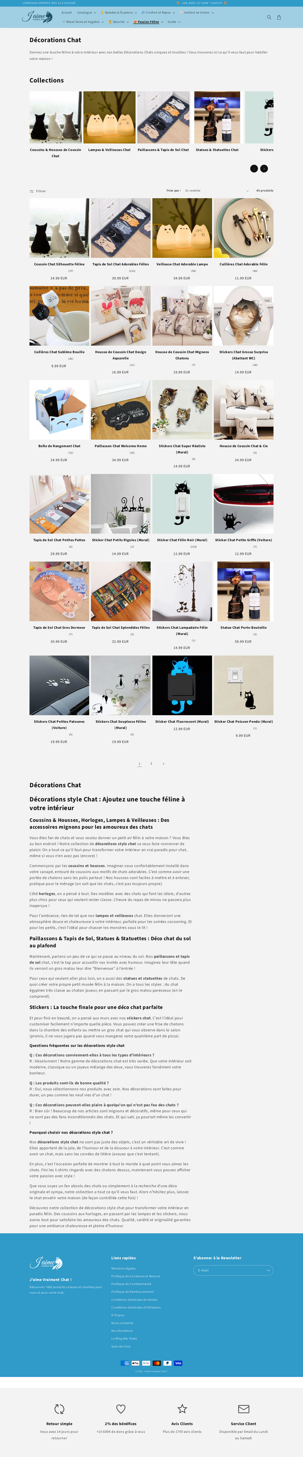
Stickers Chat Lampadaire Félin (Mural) (182, 630)
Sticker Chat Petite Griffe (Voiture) (243, 540)
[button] (86, 12)
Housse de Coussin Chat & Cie (244, 446)
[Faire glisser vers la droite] (264, 168)
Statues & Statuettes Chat (217, 149)
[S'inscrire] (268, 1270)
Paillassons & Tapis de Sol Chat (163, 149)
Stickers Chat (271, 149)
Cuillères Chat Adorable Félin (244, 264)
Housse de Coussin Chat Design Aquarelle (120, 355)
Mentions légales (123, 1268)
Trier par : (173, 190)
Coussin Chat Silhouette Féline (59, 264)
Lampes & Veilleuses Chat (109, 149)
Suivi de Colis (120, 1346)
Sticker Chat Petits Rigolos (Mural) (121, 540)
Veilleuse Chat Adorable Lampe (182, 264)
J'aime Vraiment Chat (155, 1371)
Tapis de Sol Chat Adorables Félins (120, 264)
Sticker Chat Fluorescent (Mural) (182, 721)
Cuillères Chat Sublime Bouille (59, 352)
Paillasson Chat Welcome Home (121, 446)
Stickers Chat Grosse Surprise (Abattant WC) (243, 355)
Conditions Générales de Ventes (134, 1300)
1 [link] (140, 763)
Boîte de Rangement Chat (59, 446)
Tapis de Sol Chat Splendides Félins (121, 627)
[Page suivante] (163, 764)
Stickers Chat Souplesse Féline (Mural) (121, 724)
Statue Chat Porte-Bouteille (243, 627)
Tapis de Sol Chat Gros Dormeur (59, 627)
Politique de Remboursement (132, 1292)
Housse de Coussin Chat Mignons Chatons (182, 355)
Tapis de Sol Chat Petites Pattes (59, 540)
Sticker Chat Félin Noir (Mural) (182, 540)
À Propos (117, 1315)
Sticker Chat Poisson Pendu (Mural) (243, 721)
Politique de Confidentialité (131, 1284)
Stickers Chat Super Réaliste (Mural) (182, 449)
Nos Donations (122, 1331)
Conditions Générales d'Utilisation (136, 1307)
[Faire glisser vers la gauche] (254, 168)
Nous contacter (122, 1323)
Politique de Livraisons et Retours (135, 1276)
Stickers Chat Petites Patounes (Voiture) (59, 724)
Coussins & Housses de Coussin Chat (55, 153)
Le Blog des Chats (124, 1338)
